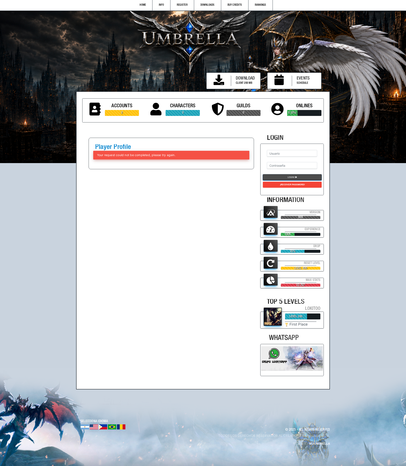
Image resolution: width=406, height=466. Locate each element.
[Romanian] (121, 426)
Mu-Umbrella (319, 443)
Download (245, 79)
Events (303, 79)
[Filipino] (103, 426)
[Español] (85, 426)
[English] (94, 426)
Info (161, 5)
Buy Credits (235, 5)
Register (182, 5)
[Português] (112, 426)
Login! (291, 177)
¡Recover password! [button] (292, 184)
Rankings (260, 5)
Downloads (207, 5)
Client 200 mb (244, 83)
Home (143, 5)
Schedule (302, 83)
